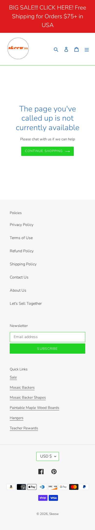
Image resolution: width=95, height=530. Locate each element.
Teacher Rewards (24, 428)
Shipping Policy (23, 264)
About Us (18, 290)
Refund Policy (22, 251)
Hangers (16, 417)
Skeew (54, 514)
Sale (13, 377)
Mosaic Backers (22, 387)
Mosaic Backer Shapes (28, 397)
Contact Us (19, 277)
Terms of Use (21, 238)
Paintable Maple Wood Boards (34, 407)
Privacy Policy (21, 224)
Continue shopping (44, 151)
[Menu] (87, 49)
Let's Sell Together (26, 303)
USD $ (46, 456)
